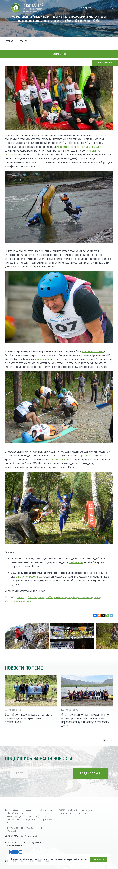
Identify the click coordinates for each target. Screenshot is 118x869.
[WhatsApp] (107, 615)
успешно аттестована (93, 351)
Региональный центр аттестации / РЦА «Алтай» (79, 146)
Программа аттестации (59, 459)
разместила (34, 254)
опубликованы (76, 562)
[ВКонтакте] (95, 615)
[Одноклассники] (99, 615)
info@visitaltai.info (29, 836)
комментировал (42, 359)
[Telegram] (111, 615)
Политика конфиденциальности (72, 813)
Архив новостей (105, 62)
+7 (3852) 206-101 (12, 836)
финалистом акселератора (29, 576)
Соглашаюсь (98, 859)
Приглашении (86, 455)
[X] (103, 615)
